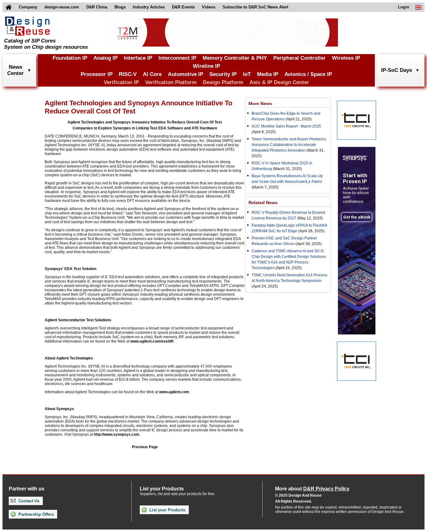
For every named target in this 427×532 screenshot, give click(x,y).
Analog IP (105, 58)
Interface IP (138, 58)
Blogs (120, 7)
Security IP (223, 74)
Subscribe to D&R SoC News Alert (255, 7)
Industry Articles (149, 7)
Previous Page (145, 447)
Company (28, 7)
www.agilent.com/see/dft (151, 341)
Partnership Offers (35, 514)
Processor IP (97, 74)
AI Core (152, 74)
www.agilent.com (174, 392)
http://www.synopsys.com (116, 434)
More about (312, 488)
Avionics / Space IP (308, 74)
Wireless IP (346, 58)
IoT (247, 74)
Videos (208, 7)
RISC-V (128, 74)
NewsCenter (15, 70)
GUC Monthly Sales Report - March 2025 (286, 126)
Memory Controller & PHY (235, 58)
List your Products (166, 510)
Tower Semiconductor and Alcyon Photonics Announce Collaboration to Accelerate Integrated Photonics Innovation (289, 145)
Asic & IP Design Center (279, 82)
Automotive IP (185, 74)
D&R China (96, 7)
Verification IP (121, 82)
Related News (263, 202)
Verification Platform (171, 82)
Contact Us (28, 501)
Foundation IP (70, 58)
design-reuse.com (61, 7)
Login (403, 7)
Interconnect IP (177, 58)
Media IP (267, 74)
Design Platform (223, 82)
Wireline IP (206, 66)
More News (260, 103)
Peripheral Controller (299, 58)
